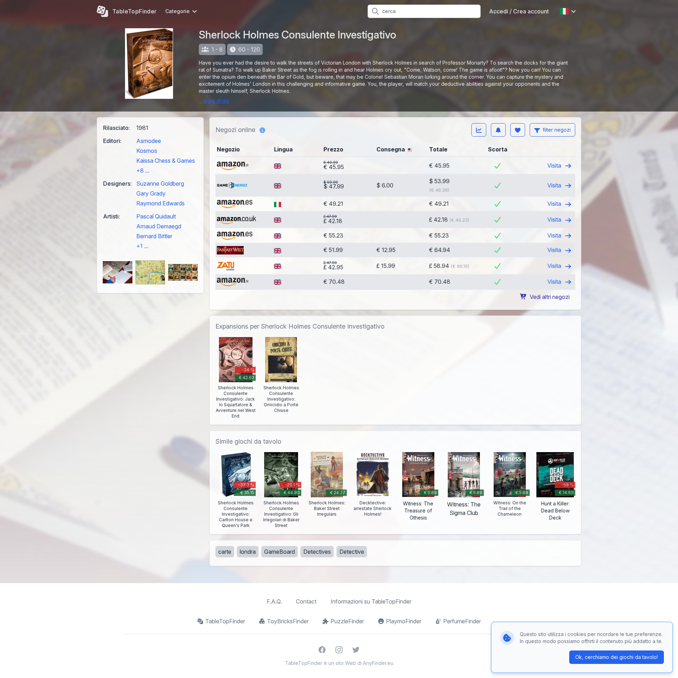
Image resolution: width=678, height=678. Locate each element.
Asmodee (148, 140)
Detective (351, 551)
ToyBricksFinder (288, 621)
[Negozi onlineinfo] (262, 130)
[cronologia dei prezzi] (478, 130)
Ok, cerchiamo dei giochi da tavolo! (616, 657)
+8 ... (142, 170)
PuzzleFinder (347, 621)
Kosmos (146, 150)
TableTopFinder (225, 621)
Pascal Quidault (156, 216)
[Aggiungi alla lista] (517, 130)
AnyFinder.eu (378, 663)
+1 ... (142, 246)
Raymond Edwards (160, 203)
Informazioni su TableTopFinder (371, 601)
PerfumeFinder (462, 621)
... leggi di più (214, 101)
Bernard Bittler (154, 236)
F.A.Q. (274, 601)
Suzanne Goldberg (160, 183)
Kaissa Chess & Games (165, 160)
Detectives (317, 551)
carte (224, 551)
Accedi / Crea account (519, 11)
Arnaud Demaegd (158, 226)
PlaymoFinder (403, 621)
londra (248, 551)
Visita (555, 165)
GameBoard (279, 551)
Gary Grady (151, 193)
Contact (306, 601)
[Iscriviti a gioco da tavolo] (498, 130)
